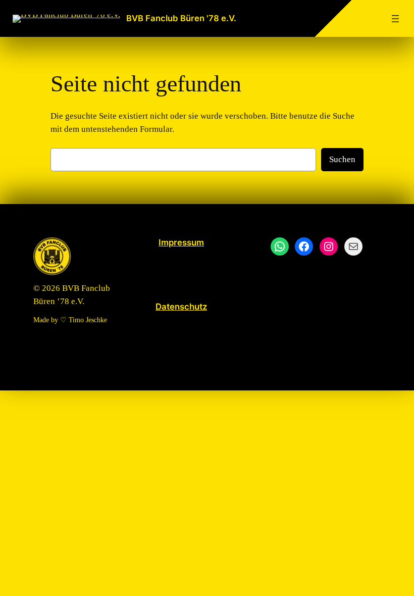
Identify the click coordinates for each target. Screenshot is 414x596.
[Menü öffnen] (395, 19)
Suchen (342, 159)
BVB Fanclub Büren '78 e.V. (181, 18)
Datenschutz (181, 307)
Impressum (181, 242)
